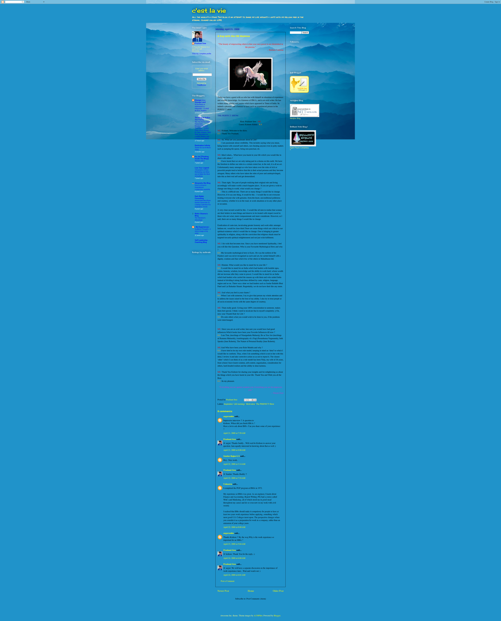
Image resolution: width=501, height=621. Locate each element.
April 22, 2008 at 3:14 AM (234, 464)
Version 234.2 (200, 161)
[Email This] (245, 400)
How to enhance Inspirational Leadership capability (202, 187)
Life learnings (239, 403)
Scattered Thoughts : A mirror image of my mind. (203, 231)
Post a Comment (227, 581)
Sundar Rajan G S (231, 455)
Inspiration (228, 403)
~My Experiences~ (202, 227)
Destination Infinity (202, 145)
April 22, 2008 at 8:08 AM (234, 527)
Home (251, 590)
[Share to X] (250, 400)
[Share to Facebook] (252, 400)
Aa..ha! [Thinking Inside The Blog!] (202, 158)
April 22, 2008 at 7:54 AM (234, 478)
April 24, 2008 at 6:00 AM (234, 558)
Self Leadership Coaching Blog (201, 241)
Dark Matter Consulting (199, 197)
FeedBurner (201, 85)
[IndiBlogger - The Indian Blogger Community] (299, 92)
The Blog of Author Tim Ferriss (202, 119)
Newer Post (223, 590)
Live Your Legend (202, 168)
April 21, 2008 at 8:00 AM (234, 450)
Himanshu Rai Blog (202, 183)
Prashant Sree (229, 439)
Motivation (250, 403)
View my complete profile (201, 54)
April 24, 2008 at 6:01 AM (234, 574)
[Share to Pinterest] (255, 400)
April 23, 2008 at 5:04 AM (234, 543)
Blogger (277, 615)
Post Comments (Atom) (256, 598)
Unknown (227, 483)
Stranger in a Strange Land (200, 101)
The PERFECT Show (265, 403)
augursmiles (228, 416)
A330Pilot (258, 615)
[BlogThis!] (247, 400)
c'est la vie (209, 10)
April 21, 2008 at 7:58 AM (234, 433)
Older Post (278, 590)
